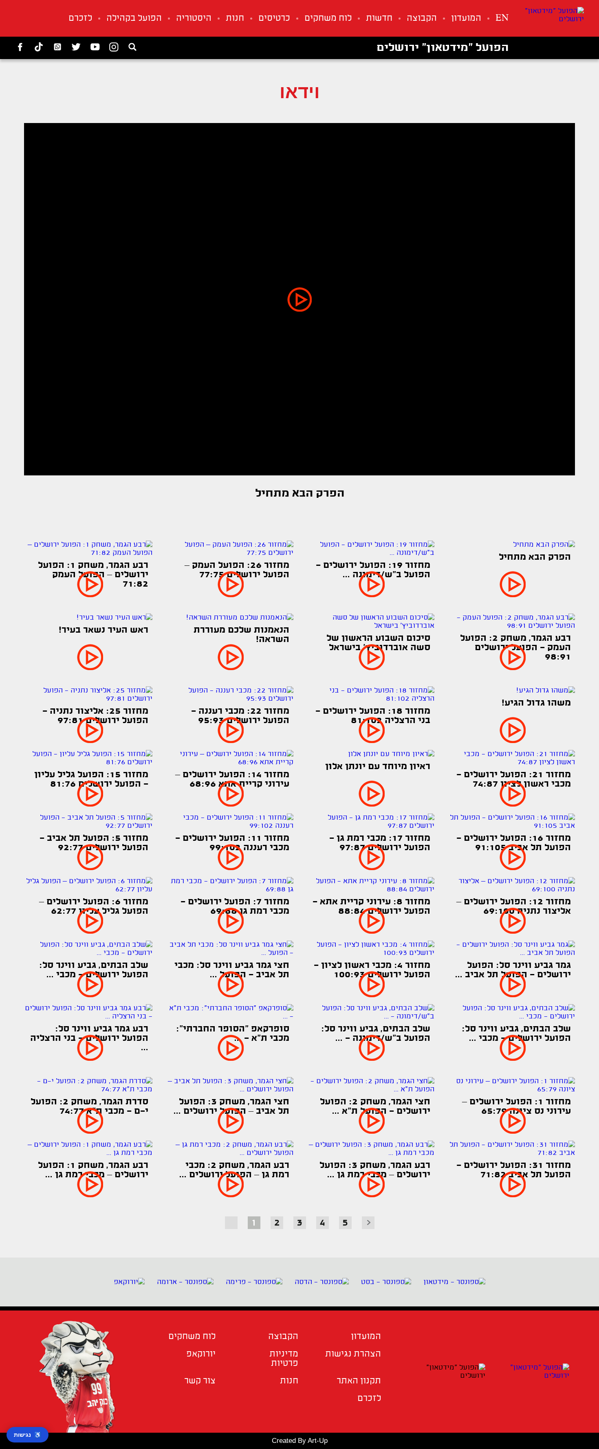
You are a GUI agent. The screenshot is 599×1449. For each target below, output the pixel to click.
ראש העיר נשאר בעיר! (103, 630)
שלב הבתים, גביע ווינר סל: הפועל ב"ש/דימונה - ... (375, 1034)
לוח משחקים (328, 18)
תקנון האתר (359, 1381)
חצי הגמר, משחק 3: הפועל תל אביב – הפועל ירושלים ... (231, 1106)
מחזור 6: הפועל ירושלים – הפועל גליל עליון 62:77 (93, 906)
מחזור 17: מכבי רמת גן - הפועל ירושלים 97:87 (379, 843)
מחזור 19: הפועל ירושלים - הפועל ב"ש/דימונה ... (373, 570)
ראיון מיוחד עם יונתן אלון (377, 767)
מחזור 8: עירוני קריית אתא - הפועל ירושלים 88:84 (371, 906)
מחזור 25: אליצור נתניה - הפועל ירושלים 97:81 (95, 716)
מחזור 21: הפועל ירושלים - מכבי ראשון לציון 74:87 (513, 779)
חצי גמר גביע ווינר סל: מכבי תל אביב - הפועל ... (231, 970)
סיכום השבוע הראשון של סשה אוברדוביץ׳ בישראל (378, 643)
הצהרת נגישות (353, 1354)
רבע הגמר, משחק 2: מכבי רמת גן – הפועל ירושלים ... (234, 1170)
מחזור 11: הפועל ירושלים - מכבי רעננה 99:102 (232, 843)
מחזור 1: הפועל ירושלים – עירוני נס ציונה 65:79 (516, 1106)
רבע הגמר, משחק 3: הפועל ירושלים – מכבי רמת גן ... (374, 1170)
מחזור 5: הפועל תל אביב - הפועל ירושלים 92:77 (94, 843)
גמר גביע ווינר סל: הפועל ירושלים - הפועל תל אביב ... (513, 970)
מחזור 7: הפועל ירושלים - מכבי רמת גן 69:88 (235, 906)
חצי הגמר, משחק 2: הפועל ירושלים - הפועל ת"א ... (375, 1106)
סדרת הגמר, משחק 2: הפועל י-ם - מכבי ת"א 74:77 (89, 1106)
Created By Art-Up (300, 1441)
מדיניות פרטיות (283, 1359)
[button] (299, 299)
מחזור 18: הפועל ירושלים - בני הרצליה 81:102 (372, 716)
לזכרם (80, 18)
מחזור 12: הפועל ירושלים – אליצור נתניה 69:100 (513, 906)
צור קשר (200, 1381)
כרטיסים (274, 18)
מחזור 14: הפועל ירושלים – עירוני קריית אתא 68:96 (232, 779)
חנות (235, 18)
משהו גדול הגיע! (536, 703)
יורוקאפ (201, 1354)
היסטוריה (193, 18)
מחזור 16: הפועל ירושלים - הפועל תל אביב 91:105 (513, 843)
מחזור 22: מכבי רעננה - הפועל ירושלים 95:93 (240, 716)
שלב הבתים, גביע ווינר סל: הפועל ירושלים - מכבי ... (93, 970)
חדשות (379, 18)
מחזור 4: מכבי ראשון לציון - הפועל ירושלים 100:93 (372, 970)
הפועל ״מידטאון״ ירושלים (443, 48)
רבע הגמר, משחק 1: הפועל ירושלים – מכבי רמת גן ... (93, 1170)
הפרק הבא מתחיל (535, 557)
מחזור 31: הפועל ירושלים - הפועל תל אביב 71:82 (513, 1170)
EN (502, 18)
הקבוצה (422, 18)
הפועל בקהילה (134, 18)
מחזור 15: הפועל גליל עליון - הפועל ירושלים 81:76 (91, 779)
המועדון (466, 18)
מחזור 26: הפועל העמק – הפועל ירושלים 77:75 (237, 570)
